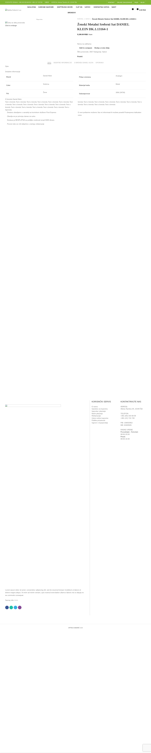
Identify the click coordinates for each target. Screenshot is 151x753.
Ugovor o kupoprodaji (100, 423)
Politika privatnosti (98, 420)
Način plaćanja (97, 413)
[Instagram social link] (104, 2)
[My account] (123, 10)
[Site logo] (13, 10)
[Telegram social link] (90, 56)
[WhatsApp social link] (87, 56)
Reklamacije (96, 416)
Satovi (87, 19)
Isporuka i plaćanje (99, 411)
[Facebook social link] (101, 2)
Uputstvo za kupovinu (100, 409)
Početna (80, 19)
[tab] (49, 61)
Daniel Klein (47, 76)
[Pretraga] (127, 10)
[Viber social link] (92, 56)
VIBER (47, 2)
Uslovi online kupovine (100, 418)
